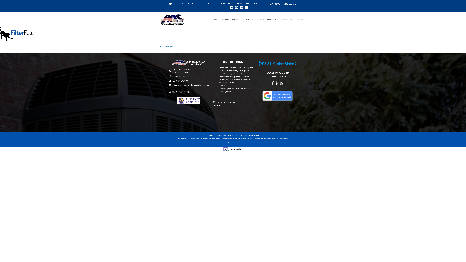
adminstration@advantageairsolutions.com (190, 85)
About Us (225, 20)
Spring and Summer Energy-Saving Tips (236, 68)
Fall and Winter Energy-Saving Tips (234, 71)
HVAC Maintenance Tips (229, 86)
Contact (300, 20)
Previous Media (165, 47)
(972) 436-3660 (285, 4)
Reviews (260, 20)
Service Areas (287, 20)
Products (249, 20)
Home (214, 20)
